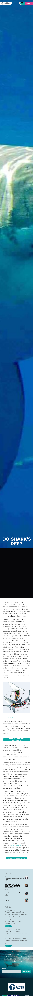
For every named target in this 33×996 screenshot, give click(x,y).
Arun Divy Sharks (9, 717)
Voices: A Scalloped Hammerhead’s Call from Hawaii (15, 930)
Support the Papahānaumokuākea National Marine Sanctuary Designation (16, 911)
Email (4, 968)
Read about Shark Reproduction (16, 739)
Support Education (16, 858)
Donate (28, 3)
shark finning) (16, 845)
